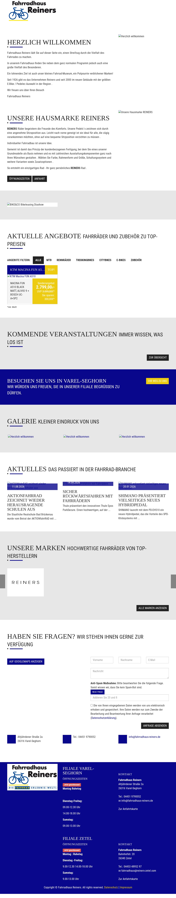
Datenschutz (111, 887)
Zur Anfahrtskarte (128, 809)
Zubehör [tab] (136, 260)
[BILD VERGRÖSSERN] (32, 437)
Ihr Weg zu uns (157, 381)
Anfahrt (39, 178)
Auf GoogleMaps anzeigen (25, 661)
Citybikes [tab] (105, 260)
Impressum (126, 887)
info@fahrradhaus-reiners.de (144, 737)
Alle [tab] (38, 260)
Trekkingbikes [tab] (85, 260)
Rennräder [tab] (64, 260)
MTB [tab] (49, 260)
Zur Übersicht (158, 357)
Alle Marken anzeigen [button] (153, 608)
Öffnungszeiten (19, 178)
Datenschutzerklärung (103, 718)
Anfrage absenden (155, 725)
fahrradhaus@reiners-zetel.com (138, 870)
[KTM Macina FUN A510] (32, 276)
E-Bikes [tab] (121, 260)
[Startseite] (32, 11)
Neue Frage (97, 692)
